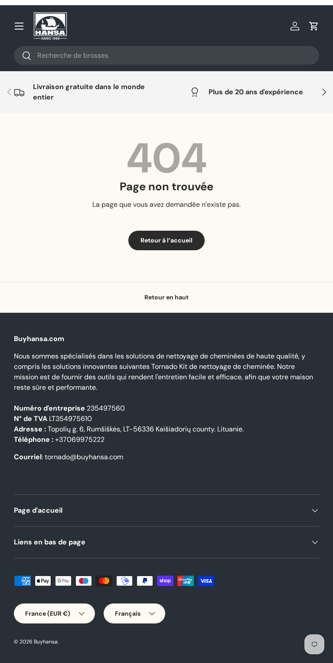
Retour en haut (166, 297)
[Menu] (19, 26)
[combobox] (166, 55)
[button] (313, 26)
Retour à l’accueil (166, 240)
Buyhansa (46, 641)
